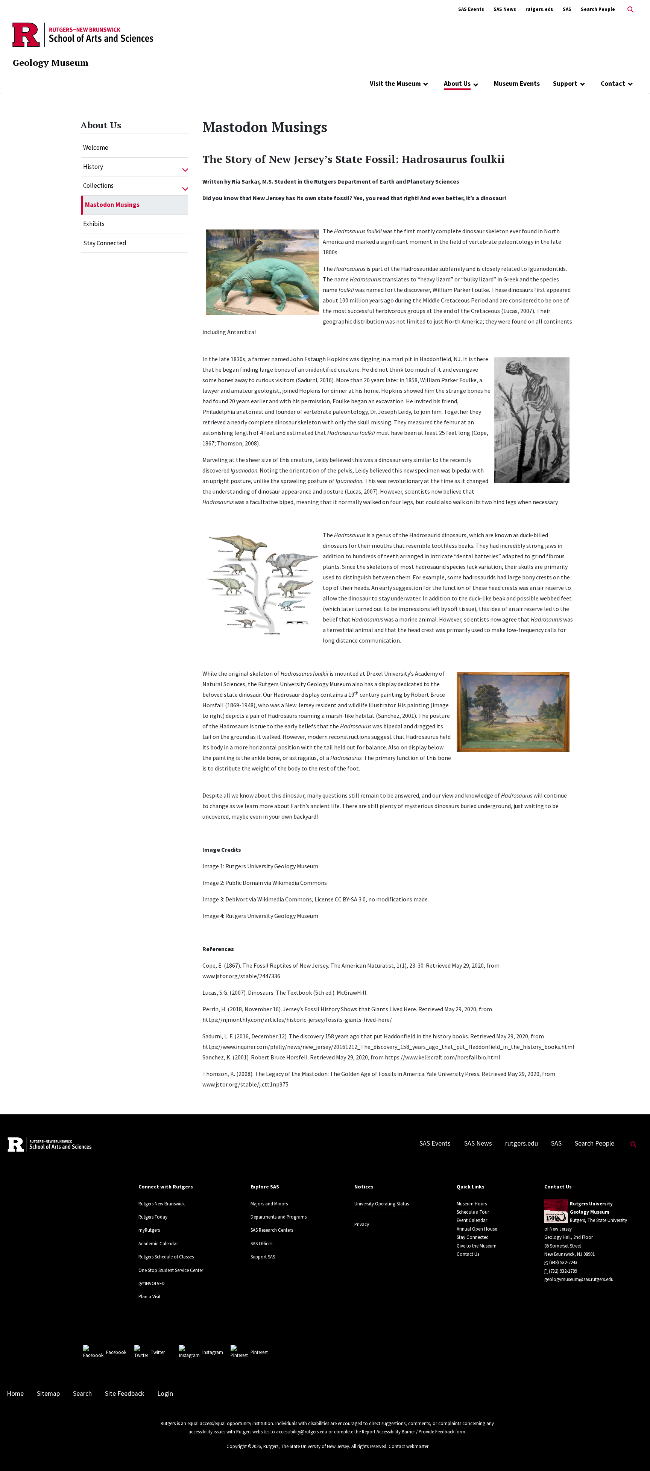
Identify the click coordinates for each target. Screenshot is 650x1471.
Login (165, 1393)
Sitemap (48, 1393)
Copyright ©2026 (243, 1446)
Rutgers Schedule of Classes (166, 1257)
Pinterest (259, 1352)
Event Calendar (472, 1220)
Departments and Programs (279, 1217)
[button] (185, 167)
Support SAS (263, 1257)
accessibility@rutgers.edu (301, 1431)
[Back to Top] (633, 1453)
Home (15, 1393)
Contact (613, 83)
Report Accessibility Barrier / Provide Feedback (408, 1431)
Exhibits (94, 224)
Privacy (361, 1224)
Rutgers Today (152, 1217)
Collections (98, 185)
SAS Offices (261, 1243)
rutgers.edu (539, 9)
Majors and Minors (269, 1204)
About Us (457, 83)
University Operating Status (381, 1204)
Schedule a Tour (473, 1212)
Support (565, 83)
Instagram (212, 1352)
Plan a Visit (149, 1296)
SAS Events (471, 9)
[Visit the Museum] (426, 83)
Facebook (116, 1352)
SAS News (505, 9)
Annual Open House (477, 1229)
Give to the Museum (477, 1246)
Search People (598, 9)
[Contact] (630, 83)
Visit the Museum (395, 83)
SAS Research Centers (272, 1230)
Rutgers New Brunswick (161, 1204)
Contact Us (468, 1254)
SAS (567, 9)
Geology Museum (51, 62)
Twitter (158, 1352)
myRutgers (149, 1230)
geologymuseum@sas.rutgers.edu (579, 1279)
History (93, 167)
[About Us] (476, 84)
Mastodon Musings (112, 205)
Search (82, 1393)
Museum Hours (472, 1204)
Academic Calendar (158, 1243)
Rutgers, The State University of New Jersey (306, 1446)
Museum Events (517, 83)
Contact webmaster (408, 1446)
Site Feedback (124, 1393)
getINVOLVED (151, 1283)
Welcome (95, 147)
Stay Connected (104, 243)
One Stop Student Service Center (170, 1270)
